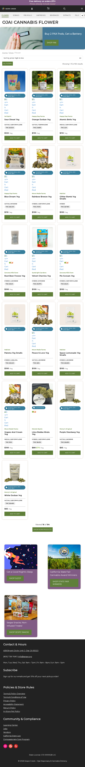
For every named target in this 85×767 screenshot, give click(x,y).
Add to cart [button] (15, 138)
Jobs (5, 729)
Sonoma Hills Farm (11, 273)
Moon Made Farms (39, 193)
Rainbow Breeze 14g (42, 197)
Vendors (7, 732)
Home (5, 53)
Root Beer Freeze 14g (14, 276)
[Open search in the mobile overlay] (64, 9)
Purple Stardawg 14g (70, 432)
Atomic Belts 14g (68, 120)
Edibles (16, 15)
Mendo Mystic (37, 429)
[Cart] (48, 9)
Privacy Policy (9, 701)
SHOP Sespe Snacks (19, 632)
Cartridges (41, 15)
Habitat (62, 193)
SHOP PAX (51, 43)
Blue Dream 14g (12, 197)
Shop (11, 53)
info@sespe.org (25, 657)
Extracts (67, 15)
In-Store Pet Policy (11, 711)
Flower (5, 15)
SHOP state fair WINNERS (61, 582)
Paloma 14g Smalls (13, 353)
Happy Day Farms (38, 116)
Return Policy (9, 708)
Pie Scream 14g (67, 276)
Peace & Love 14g (40, 353)
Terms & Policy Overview (14, 694)
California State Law (12, 736)
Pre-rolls (28, 15)
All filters (7, 63)
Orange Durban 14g (41, 120)
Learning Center (10, 725)
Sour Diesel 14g (11, 120)
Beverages (54, 15)
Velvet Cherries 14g (41, 276)
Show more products (43, 529)
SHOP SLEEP (15, 578)
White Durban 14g (13, 495)
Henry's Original (66, 429)
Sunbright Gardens (39, 273)
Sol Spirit (7, 116)
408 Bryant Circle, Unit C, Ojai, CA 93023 (20, 651)
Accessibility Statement (13, 704)
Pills (77, 15)
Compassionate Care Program (16, 739)
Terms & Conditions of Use (14, 697)
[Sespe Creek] (8, 9)
